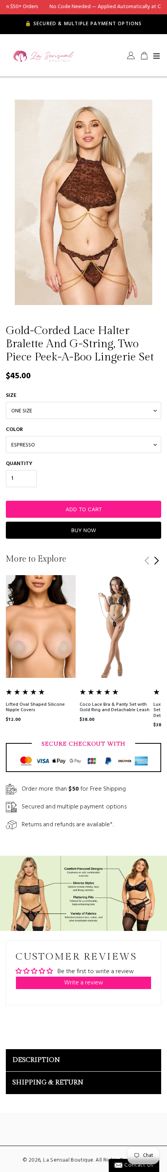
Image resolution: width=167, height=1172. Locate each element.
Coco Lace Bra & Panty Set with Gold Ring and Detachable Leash (115, 707)
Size (11, 395)
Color (14, 430)
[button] (156, 561)
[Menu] (156, 55)
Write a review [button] (83, 983)
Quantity (19, 464)
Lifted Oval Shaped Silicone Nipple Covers (35, 707)
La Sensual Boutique (68, 1160)
